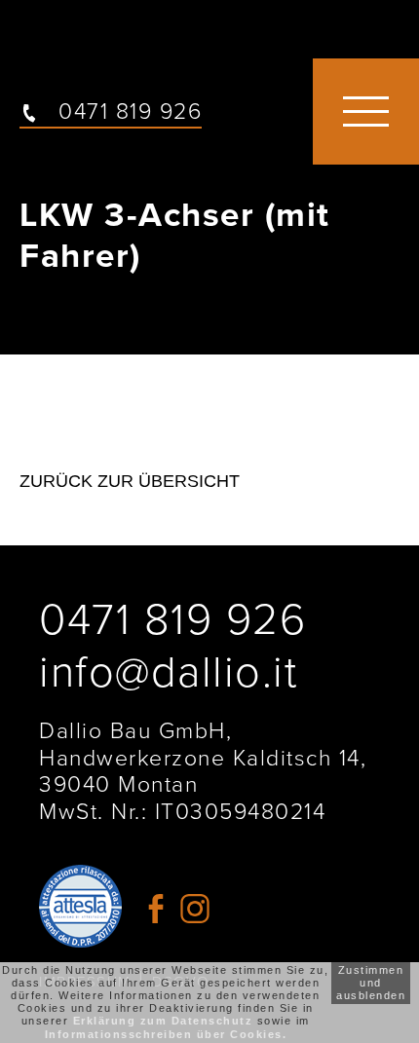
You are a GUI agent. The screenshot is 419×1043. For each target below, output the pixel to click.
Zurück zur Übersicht (129, 481)
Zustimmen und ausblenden (370, 982)
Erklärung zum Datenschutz (163, 1020)
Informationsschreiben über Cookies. (166, 1034)
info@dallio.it (168, 673)
